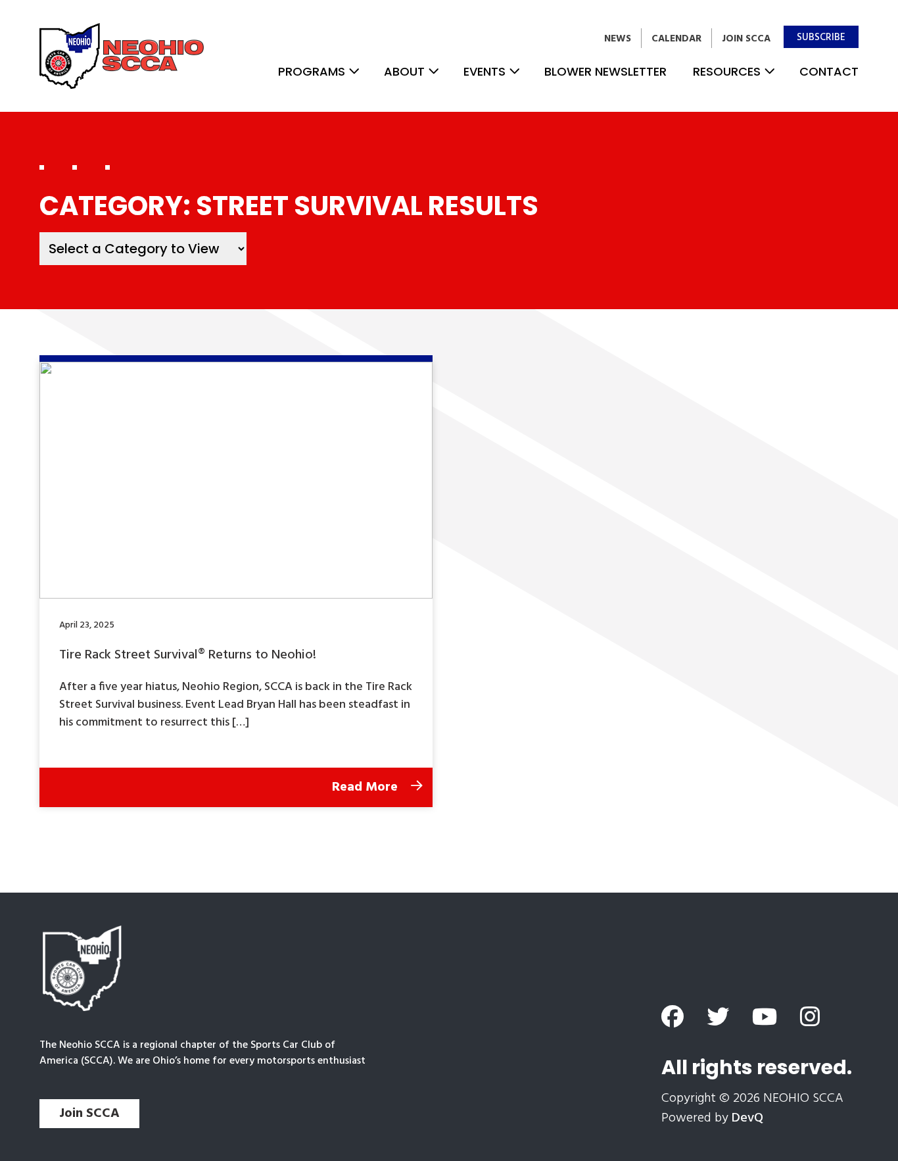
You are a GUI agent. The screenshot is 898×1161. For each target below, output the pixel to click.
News (617, 39)
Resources (727, 71)
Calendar (676, 39)
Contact (829, 71)
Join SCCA (746, 39)
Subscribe (821, 37)
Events (484, 71)
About (404, 71)
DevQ (747, 1118)
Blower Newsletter (605, 71)
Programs (311, 71)
